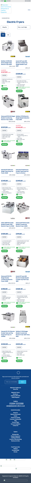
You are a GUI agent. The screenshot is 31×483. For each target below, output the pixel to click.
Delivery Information (15, 414)
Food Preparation (15, 447)
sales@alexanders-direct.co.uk (15, 406)
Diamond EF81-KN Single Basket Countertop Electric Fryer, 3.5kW (8, 118)
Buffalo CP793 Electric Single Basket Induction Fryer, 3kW (22, 118)
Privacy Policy (15, 422)
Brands (15, 452)
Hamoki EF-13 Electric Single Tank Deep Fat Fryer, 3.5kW (7, 171)
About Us (15, 412)
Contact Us (15, 425)
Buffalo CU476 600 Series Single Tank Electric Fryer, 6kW (6, 62)
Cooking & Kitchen (15, 437)
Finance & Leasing (15, 417)
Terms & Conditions (15, 424)
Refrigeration (15, 434)
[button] (4, 75)
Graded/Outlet (15, 450)
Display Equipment (15, 436)
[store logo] (6, 9)
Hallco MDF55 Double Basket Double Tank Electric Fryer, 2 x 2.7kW (7, 224)
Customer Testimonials (15, 419)
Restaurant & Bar (15, 441)
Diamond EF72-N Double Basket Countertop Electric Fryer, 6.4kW (22, 224)
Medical (16, 448)
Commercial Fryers (5, 18)
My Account (28, 1)
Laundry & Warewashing (15, 439)
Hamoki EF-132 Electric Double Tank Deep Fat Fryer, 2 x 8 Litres (22, 171)
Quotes (15, 416)
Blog (15, 420)
